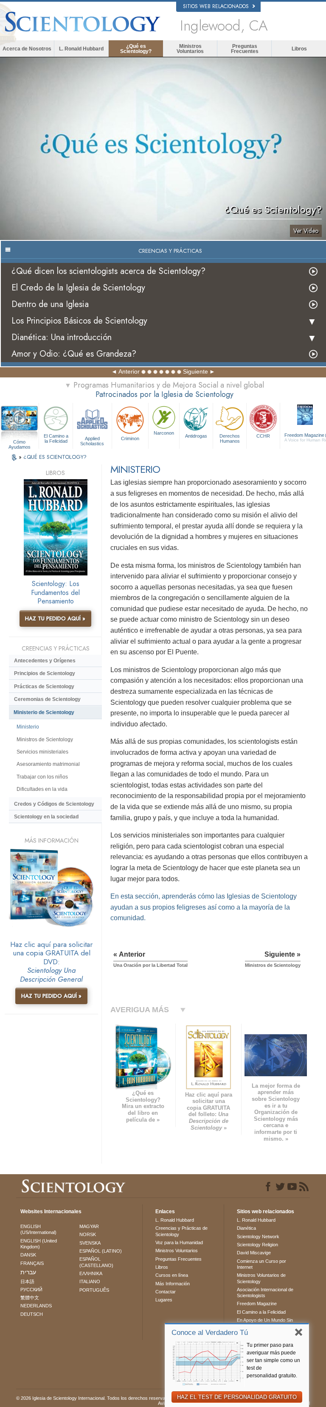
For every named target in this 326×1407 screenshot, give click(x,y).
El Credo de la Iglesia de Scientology (78, 288)
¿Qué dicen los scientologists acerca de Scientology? (108, 271)
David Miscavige (254, 1252)
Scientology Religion (257, 1244)
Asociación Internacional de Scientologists (265, 1292)
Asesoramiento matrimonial (48, 764)
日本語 (27, 1281)
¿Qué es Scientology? (136, 48)
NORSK (87, 1234)
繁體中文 (29, 1297)
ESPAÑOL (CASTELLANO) (96, 1261)
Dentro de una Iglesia (50, 304)
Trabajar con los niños (42, 777)
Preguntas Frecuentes (245, 48)
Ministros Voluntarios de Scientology (261, 1278)
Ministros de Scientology (45, 740)
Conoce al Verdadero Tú (209, 1333)
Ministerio (28, 727)
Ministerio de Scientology (44, 712)
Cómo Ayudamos (19, 442)
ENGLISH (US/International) (38, 1229)
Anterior (129, 371)
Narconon (164, 433)
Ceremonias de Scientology (47, 699)
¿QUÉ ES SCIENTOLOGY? (55, 457)
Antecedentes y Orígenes (45, 661)
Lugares (163, 1299)
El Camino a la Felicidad (56, 438)
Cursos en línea (171, 1275)
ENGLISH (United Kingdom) (38, 1243)
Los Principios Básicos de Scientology (79, 321)
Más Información (172, 1283)
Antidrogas (196, 435)
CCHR (263, 435)
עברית (28, 1272)
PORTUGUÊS (94, 1290)
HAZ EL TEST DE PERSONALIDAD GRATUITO (237, 1397)
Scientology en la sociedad (46, 817)
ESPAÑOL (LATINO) (100, 1250)
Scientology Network (258, 1236)
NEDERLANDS (36, 1305)
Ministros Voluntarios (190, 48)
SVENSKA (90, 1242)
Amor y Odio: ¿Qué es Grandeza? (73, 354)
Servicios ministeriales (42, 752)
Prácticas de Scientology (44, 687)
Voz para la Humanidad (179, 1242)
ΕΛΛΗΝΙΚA (90, 1273)
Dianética (246, 1228)
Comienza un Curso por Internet (261, 1264)
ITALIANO (89, 1281)
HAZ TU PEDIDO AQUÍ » (55, 618)
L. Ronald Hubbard (81, 49)
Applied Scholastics (92, 440)
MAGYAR (89, 1226)
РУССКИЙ (31, 1289)
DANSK (28, 1254)
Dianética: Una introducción (61, 337)
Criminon (130, 438)
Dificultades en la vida (42, 789)
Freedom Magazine (257, 1303)
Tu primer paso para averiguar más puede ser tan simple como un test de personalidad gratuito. (273, 1360)
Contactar (165, 1291)
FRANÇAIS (32, 1263)
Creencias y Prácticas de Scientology (181, 1231)
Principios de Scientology (44, 673)
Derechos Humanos (229, 438)
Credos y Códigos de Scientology (54, 804)
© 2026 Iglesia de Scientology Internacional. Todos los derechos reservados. (95, 1398)
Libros (299, 49)
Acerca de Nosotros (27, 49)
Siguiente (195, 371)
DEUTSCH (31, 1314)
